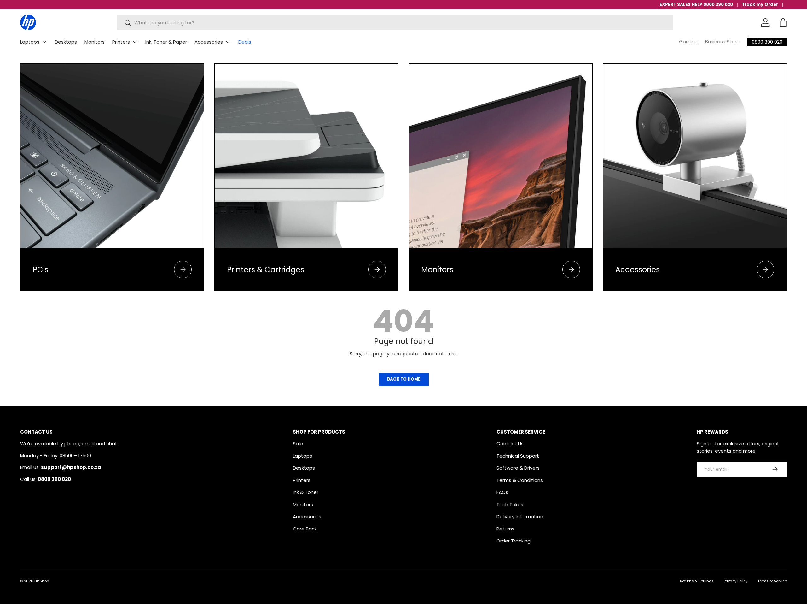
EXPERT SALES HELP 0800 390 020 (696, 5)
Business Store (722, 41)
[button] (783, 22)
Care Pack (305, 528)
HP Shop (41, 580)
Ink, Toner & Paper (166, 41)
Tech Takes (509, 504)
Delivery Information (519, 516)
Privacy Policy (735, 580)
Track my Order (760, 5)
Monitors (94, 41)
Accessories (208, 41)
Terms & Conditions (519, 480)
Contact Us (510, 443)
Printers (121, 41)
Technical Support (517, 456)
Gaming (688, 41)
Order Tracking (513, 540)
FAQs (502, 492)
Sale (298, 443)
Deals (244, 41)
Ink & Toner (305, 492)
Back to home (403, 379)
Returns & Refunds (697, 580)
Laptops (29, 41)
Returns (505, 528)
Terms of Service (772, 580)
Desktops (66, 41)
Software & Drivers (518, 468)
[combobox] (395, 22)
